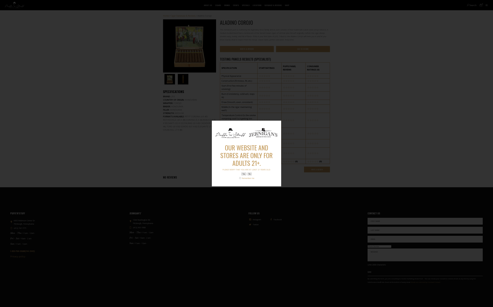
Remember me (247, 178)
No (250, 174)
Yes (243, 174)
